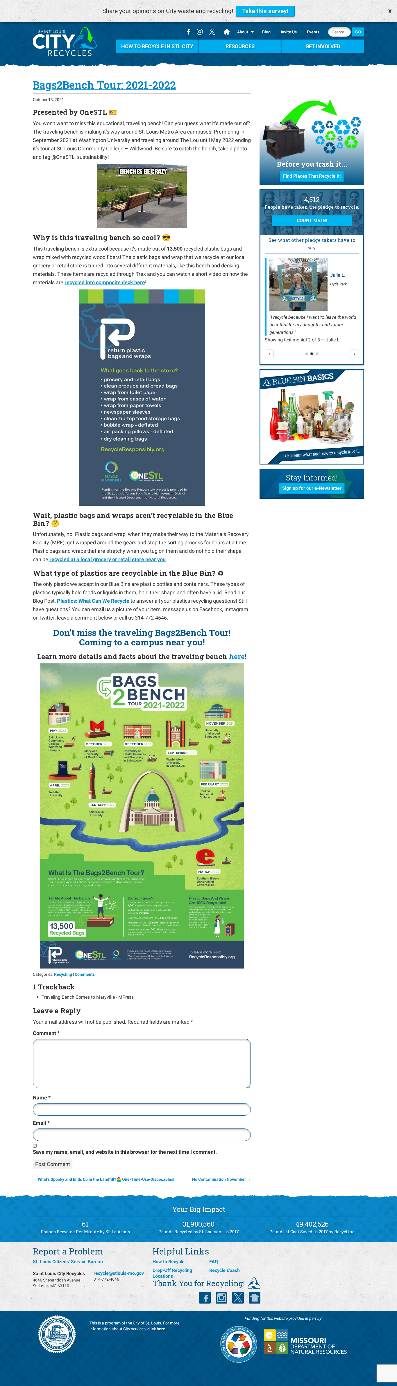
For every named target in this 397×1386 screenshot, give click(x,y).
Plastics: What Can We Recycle (93, 601)
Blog (266, 32)
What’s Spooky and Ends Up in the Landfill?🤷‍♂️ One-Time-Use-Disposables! (103, 1179)
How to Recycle (169, 1261)
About (242, 32)
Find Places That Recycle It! (312, 176)
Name (42, 1098)
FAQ (213, 1261)
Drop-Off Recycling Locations (172, 1273)
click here (156, 1328)
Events (313, 32)
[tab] (306, 353)
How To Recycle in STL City (157, 46)
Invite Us (289, 32)
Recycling (63, 974)
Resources (240, 46)
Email (41, 1123)
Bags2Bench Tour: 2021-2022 (104, 85)
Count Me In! (312, 220)
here (237, 656)
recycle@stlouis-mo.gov (119, 1273)
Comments (85, 974)
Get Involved (322, 46)
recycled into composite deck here (105, 282)
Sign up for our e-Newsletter (311, 488)
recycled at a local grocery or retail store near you (107, 559)
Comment (46, 1033)
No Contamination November (221, 1179)
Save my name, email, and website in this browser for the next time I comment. (125, 1152)
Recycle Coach (224, 1270)
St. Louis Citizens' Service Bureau (68, 1261)
